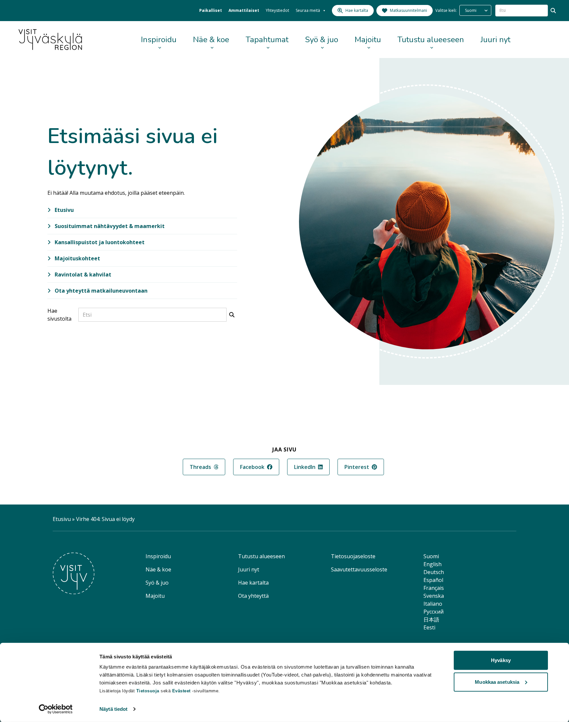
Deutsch (433, 572)
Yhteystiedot (277, 10)
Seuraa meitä (308, 10)
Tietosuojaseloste (353, 556)
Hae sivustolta (59, 314)
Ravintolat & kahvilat (82, 274)
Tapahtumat (267, 39)
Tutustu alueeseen (430, 39)
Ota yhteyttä (253, 595)
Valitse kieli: (446, 10)
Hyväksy (501, 660)
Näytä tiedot (113, 709)
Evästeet (182, 690)
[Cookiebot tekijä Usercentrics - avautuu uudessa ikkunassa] (56, 709)
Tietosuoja (147, 690)
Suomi (431, 556)
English (432, 564)
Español (433, 580)
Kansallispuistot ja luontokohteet (99, 242)
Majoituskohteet (76, 258)
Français (433, 588)
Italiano (432, 603)
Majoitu (368, 39)
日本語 (431, 619)
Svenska (433, 595)
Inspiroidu (158, 39)
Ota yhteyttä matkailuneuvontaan (100, 290)
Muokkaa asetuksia (497, 681)
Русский (433, 611)
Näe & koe (211, 39)
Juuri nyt (495, 39)
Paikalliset (210, 10)
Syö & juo (321, 39)
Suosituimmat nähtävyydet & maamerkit (109, 226)
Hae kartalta (253, 582)
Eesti (429, 627)
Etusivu (63, 210)
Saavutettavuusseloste (359, 569)
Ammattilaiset (244, 10)
